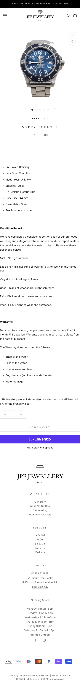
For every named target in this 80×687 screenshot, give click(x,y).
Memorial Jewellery (40, 514)
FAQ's (40, 539)
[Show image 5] (48, 110)
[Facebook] (35, 640)
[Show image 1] (32, 110)
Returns (40, 548)
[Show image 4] (44, 110)
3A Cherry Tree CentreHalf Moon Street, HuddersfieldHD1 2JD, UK (40, 582)
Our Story (40, 501)
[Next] (54, 109)
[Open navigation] (5, 15)
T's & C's (40, 543)
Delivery (40, 552)
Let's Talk (40, 535)
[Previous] (25, 109)
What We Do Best (40, 505)
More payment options (40, 447)
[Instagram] (44, 640)
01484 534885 (40, 573)
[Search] (68, 15)
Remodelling (40, 510)
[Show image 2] (36, 110)
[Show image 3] (40, 110)
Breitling (40, 118)
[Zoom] (72, 32)
